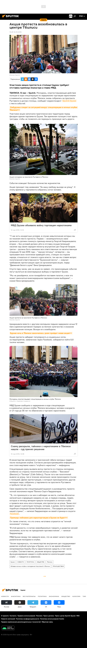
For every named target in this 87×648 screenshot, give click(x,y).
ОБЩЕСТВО (40, 562)
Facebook (14, 513)
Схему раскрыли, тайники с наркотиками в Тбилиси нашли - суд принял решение (41, 448)
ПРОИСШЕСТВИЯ (58, 566)
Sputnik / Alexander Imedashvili (20, 401)
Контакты (13, 616)
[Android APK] (8, 628)
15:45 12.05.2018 (15, 32)
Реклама (39, 616)
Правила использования (26, 616)
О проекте (5, 616)
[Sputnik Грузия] (11, 18)
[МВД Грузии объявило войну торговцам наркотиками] (43, 207)
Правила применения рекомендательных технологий (21, 622)
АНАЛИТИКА (16, 596)
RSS (78, 616)
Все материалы (29, 596)
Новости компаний (8, 619)
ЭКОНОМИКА (54, 596)
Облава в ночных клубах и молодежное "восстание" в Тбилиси (30, 566)
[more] (75, 230)
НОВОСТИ (20, 562)
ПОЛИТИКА (30, 562)
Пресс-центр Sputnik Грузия (65, 616)
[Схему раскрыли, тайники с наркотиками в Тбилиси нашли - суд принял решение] (43, 428)
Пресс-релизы (48, 616)
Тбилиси (49, 562)
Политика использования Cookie (52, 619)
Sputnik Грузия (69, 101)
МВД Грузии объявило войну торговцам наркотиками (41, 225)
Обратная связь (47, 622)
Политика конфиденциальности (27, 619)
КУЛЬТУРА (76, 596)
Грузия (13, 562)
